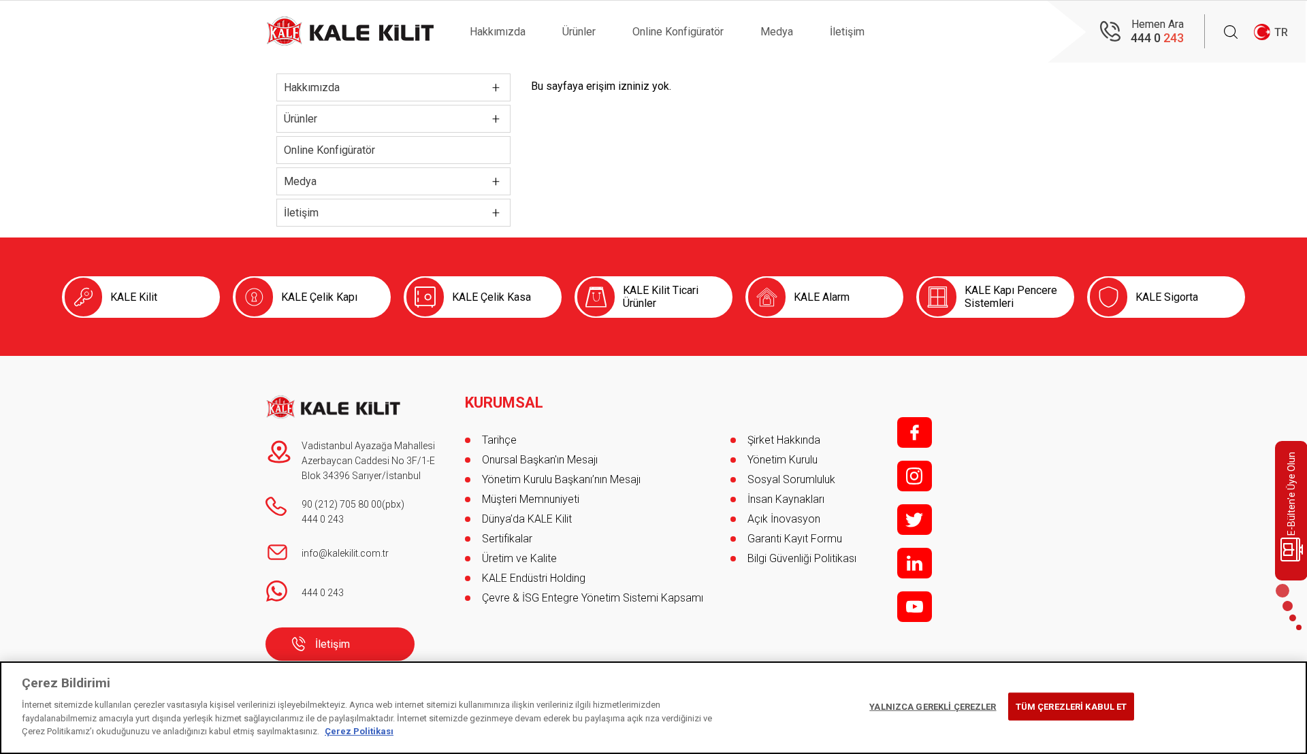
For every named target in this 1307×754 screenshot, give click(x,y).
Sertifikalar (507, 538)
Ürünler (579, 31)
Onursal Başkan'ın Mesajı (540, 459)
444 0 (1157, 38)
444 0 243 (323, 519)
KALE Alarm (822, 297)
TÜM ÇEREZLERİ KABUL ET (1071, 706)
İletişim (847, 31)
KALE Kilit (133, 297)
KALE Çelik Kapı (319, 297)
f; (914, 432)
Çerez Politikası (359, 731)
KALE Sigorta (1166, 297)
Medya (776, 31)
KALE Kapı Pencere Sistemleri (1011, 297)
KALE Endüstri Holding (533, 578)
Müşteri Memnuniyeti (530, 499)
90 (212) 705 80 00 (342, 504)
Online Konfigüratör (678, 31)
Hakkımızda (498, 31)
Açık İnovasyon (783, 518)
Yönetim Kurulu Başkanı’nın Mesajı (561, 479)
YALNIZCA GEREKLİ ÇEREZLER (932, 706)
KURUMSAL (504, 403)
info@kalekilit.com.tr (345, 553)
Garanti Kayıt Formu (796, 538)
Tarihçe (499, 439)
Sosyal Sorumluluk (791, 479)
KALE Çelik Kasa (491, 297)
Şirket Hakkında (783, 439)
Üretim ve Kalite (519, 558)
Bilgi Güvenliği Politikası (801, 558)
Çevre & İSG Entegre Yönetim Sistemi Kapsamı (592, 597)
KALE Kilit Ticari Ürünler (660, 297)
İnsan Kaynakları (785, 499)
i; (914, 476)
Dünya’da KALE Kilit (527, 518)
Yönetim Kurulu (782, 459)
